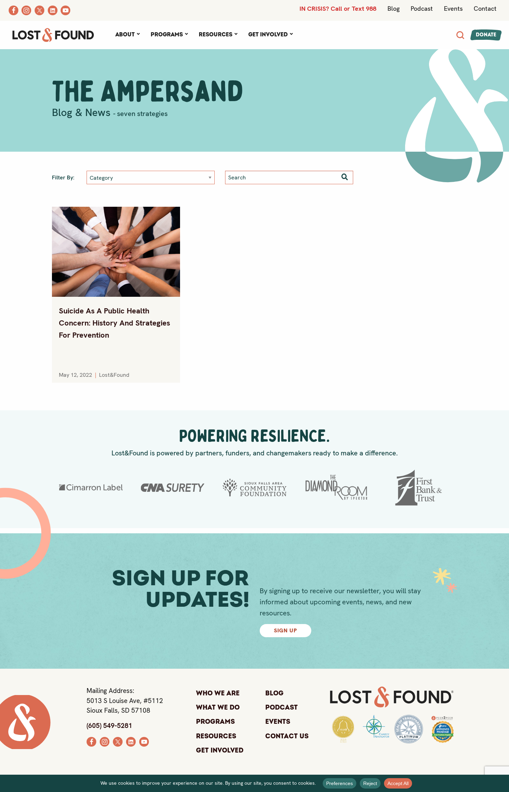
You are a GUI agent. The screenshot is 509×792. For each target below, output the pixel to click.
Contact (485, 8)
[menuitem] (127, 35)
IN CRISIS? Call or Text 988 (338, 8)
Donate (486, 35)
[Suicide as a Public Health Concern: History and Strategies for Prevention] (116, 252)
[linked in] (131, 741)
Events (453, 8)
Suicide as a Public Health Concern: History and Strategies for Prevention (114, 323)
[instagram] (104, 741)
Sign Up (285, 630)
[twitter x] (118, 741)
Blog (393, 8)
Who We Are (218, 693)
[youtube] (144, 741)
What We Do (218, 707)
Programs (167, 34)
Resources (215, 34)
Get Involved (268, 34)
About (125, 34)
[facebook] (91, 741)
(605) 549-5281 (109, 725)
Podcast (422, 8)
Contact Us (287, 736)
